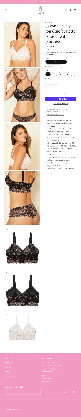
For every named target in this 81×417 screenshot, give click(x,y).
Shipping (48, 49)
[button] (6, 10)
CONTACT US (10, 376)
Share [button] (50, 174)
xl (48, 79)
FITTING (7, 372)
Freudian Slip (61, 409)
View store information (55, 115)
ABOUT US (8, 367)
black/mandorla (54, 66)
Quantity (48, 83)
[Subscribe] (38, 392)
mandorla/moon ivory (56, 62)
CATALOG (8, 363)
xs (54, 74)
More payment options (61, 104)
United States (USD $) (14, 410)
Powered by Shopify (70, 409)
